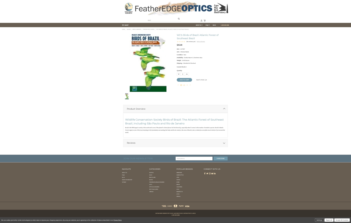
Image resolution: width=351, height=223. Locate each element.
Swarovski (179, 172)
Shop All (151, 172)
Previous (346, 217)
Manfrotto (180, 191)
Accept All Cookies (342, 220)
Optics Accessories (154, 187)
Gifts (150, 184)
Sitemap (124, 182)
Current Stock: (181, 67)
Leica (178, 189)
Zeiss (178, 177)
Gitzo (178, 194)
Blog (214, 25)
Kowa (178, 182)
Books (151, 179)
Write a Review (201, 41)
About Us (199, 25)
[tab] (175, 109)
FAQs (207, 25)
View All (179, 196)
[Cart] (205, 20)
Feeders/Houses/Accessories (156, 182)
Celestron (179, 187)
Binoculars (152, 177)
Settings (319, 220)
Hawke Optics (180, 175)
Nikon (178, 184)
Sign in (124, 179)
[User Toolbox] (201, 20)
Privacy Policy (117, 220)
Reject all (329, 220)
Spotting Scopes (153, 189)
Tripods (151, 191)
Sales (150, 175)
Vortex (178, 179)
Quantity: (179, 70)
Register (130, 179)
